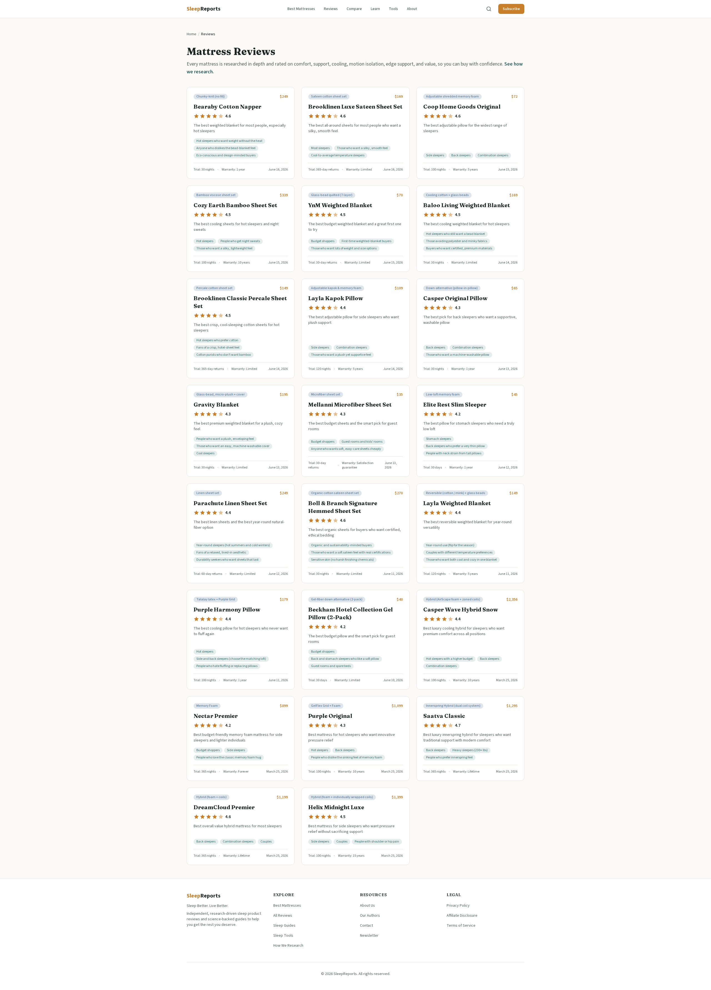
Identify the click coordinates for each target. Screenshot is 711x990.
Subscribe (511, 9)
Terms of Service (461, 925)
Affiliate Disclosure (462, 915)
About (412, 9)
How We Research (288, 945)
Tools (393, 9)
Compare (354, 9)
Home (191, 34)
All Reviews (282, 915)
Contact (366, 925)
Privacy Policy (458, 905)
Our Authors (370, 915)
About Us (367, 905)
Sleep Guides (284, 925)
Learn (375, 9)
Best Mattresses (301, 9)
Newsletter (369, 935)
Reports (204, 896)
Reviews (331, 9)
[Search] (489, 9)
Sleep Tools (283, 935)
